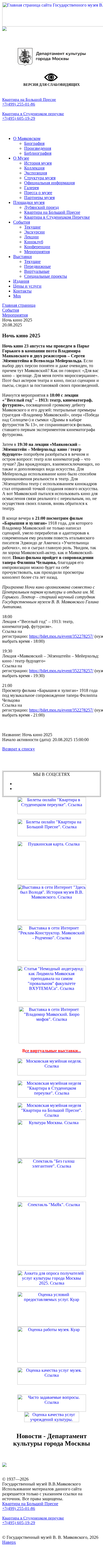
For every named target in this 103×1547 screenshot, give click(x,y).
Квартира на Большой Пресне (29, 99)
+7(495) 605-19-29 (18, 118)
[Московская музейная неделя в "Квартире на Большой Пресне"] (51, 1118)
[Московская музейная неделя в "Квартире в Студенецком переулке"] (51, 1096)
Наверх (9, 1542)
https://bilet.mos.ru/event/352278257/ (61, 636)
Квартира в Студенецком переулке (33, 114)
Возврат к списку (18, 749)
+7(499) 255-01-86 (18, 104)
